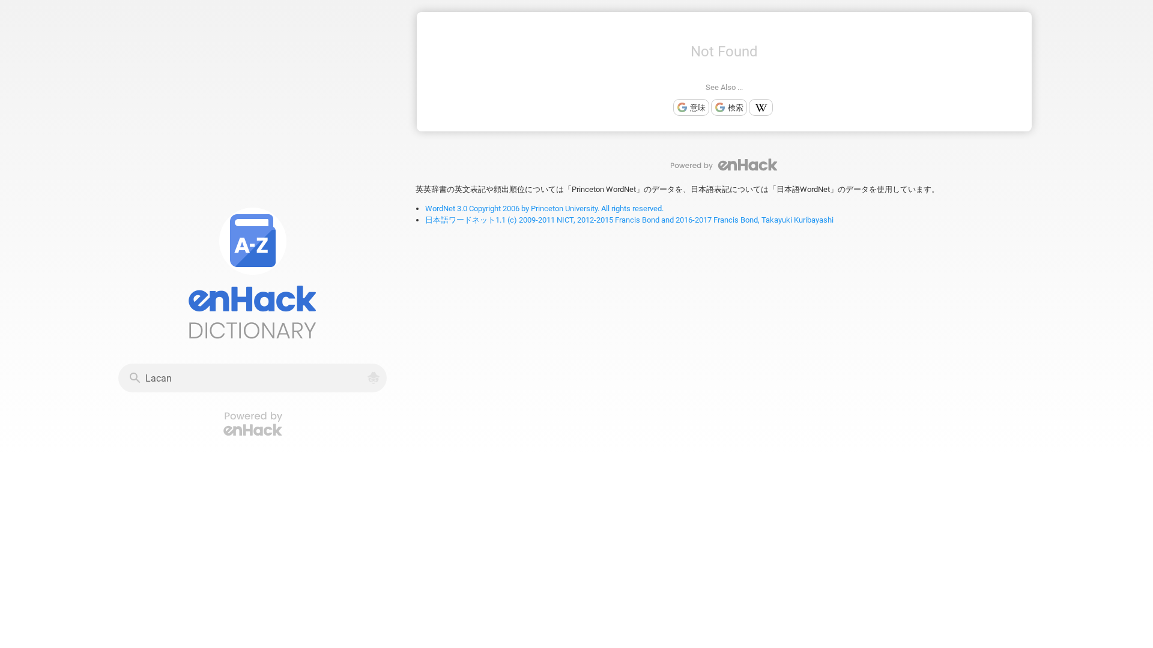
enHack (724, 164)
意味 (698, 107)
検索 (735, 107)
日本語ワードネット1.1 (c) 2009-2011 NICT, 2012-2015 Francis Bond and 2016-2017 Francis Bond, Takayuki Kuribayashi (629, 219)
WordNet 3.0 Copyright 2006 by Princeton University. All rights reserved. (544, 208)
